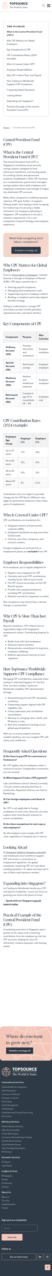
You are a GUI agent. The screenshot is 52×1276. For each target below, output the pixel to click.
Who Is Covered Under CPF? (21, 64)
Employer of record (10, 1098)
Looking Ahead (14, 95)
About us (5, 1197)
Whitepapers (7, 1175)
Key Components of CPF (19, 49)
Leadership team (9, 1204)
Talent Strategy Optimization (13, 1148)
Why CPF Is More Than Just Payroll (24, 75)
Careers (5, 1207)
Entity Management (10, 1105)
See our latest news (19, 1256)
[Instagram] (47, 1257)
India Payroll (7, 1165)
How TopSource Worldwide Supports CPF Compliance (20, 82)
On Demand (7, 1183)
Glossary (6, 127)
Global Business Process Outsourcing (17, 1112)
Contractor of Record (11, 1094)
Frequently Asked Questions (21, 89)
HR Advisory (7, 1151)
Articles (5, 1179)
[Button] (43, 5)
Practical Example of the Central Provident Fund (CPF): (23, 108)
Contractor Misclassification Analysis (17, 1137)
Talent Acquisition (9, 1090)
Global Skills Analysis (10, 1133)
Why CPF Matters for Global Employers (21, 42)
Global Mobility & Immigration (14, 1087)
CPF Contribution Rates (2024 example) (22, 57)
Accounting (6, 1116)
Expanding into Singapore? (20, 100)
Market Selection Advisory (12, 1126)
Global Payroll (7, 1108)
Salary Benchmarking (10, 1130)
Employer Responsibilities (19, 69)
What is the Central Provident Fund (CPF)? (24, 33)
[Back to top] (47, 1267)
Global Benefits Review (11, 1144)
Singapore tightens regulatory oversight (26, 852)
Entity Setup (7, 1101)
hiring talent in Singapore (24, 274)
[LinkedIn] (40, 1257)
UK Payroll (6, 1162)
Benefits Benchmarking (11, 1141)
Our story (6, 1200)
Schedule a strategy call (26, 250)
